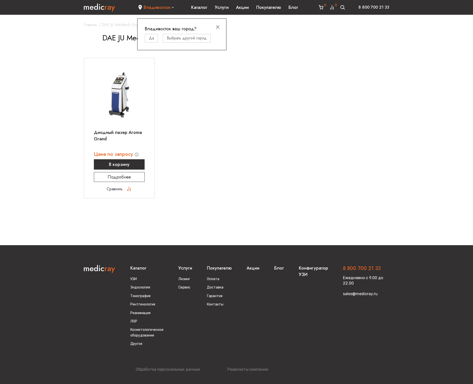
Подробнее (119, 177)
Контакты (215, 304)
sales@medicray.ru (360, 293)
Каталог (199, 7)
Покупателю (268, 7)
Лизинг (184, 279)
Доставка (215, 287)
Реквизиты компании (247, 369)
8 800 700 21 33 (373, 7)
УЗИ (133, 279)
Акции (242, 7)
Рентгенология (142, 304)
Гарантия (214, 296)
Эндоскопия (140, 287)
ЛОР (133, 321)
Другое (136, 344)
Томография (140, 296)
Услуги (222, 7)
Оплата (213, 279)
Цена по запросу (114, 154)
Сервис (184, 287)
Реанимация (140, 313)
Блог (293, 7)
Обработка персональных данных (168, 369)
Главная (90, 25)
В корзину (119, 164)
